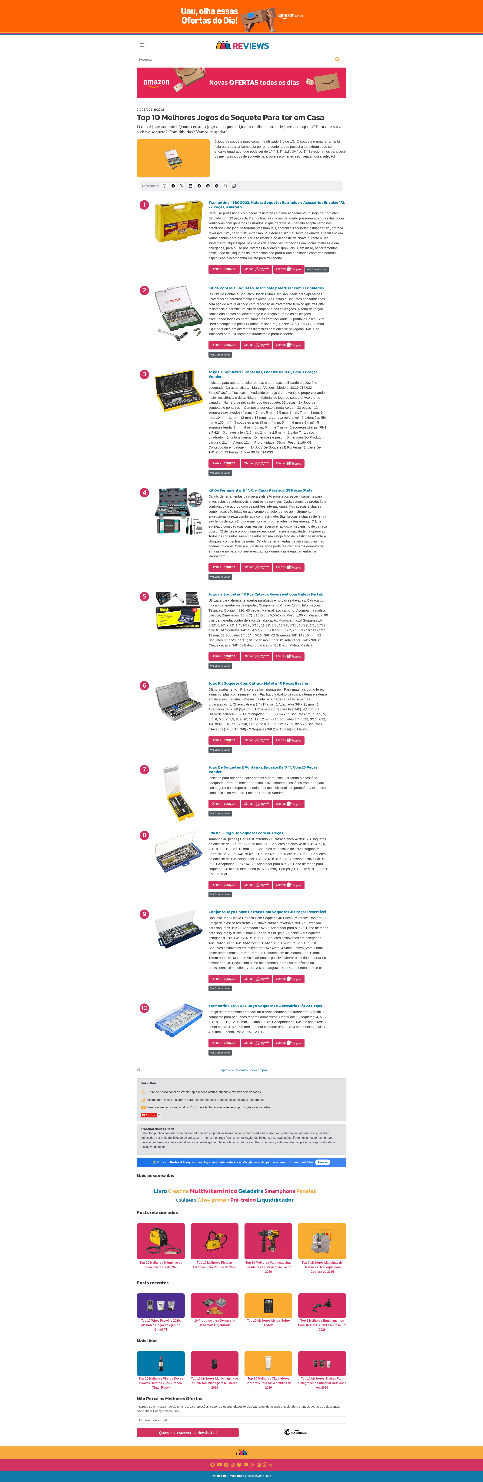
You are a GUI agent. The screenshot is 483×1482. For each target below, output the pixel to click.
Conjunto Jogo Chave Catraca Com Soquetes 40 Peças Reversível (267, 912)
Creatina (178, 1191)
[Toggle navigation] (142, 45)
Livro (160, 1191)
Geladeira (251, 1191)
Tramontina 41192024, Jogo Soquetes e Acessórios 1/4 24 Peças (265, 1006)
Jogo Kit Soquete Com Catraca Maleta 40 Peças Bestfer (258, 683)
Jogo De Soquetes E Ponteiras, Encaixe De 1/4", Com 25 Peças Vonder (263, 769)
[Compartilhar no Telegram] (199, 185)
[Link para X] (226, 1464)
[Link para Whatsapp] (265, 1464)
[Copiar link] (234, 185)
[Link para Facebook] (239, 1464)
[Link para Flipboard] (259, 1464)
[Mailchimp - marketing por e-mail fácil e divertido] (295, 1434)
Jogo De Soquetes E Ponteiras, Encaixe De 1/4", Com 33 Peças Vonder (263, 374)
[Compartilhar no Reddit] (216, 185)
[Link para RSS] (252, 1464)
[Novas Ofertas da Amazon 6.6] (241, 16)
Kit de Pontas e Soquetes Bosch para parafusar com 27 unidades (266, 288)
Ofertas (217, 269)
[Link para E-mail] (246, 1464)
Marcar (322, 1162)
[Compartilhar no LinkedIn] (190, 185)
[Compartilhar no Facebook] (173, 185)
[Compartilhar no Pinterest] (208, 185)
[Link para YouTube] (219, 1464)
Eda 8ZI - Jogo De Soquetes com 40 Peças (245, 833)
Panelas (306, 1191)
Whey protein (213, 1200)
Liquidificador (275, 1199)
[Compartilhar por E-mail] (225, 185)
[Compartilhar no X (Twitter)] (181, 185)
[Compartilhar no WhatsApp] (164, 185)
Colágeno (186, 1200)
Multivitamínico (213, 1190)
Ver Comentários (317, 269)
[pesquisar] (339, 59)
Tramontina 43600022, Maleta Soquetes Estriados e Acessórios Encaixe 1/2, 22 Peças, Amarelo (276, 205)
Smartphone (280, 1191)
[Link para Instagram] (233, 1464)
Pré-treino (243, 1200)
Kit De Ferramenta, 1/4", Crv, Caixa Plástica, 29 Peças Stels (260, 490)
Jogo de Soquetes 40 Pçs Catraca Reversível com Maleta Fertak (265, 594)
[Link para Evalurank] (270, 1464)
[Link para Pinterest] (212, 1464)
